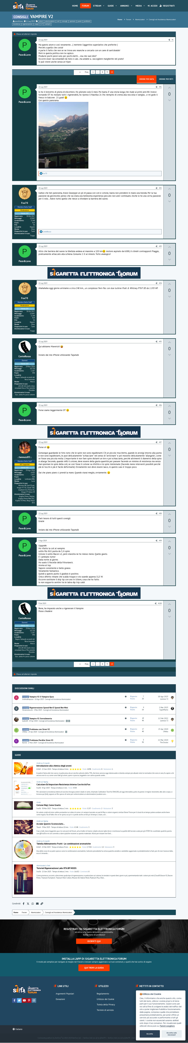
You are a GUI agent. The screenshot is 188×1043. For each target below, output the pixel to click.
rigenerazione (27, 24)
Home (75, 5)
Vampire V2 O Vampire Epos (42, 696)
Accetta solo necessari (172, 1034)
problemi (87, 21)
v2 (42, 24)
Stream (97, 5)
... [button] (97, 72)
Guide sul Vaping (42, 782)
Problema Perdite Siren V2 (41, 740)
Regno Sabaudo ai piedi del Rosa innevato (25, 378)
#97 (160, 442)
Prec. (87, 72)
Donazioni (60, 999)
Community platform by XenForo (59, 1038)
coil (58, 21)
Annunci (124, 5)
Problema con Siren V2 (40, 729)
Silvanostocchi (27, 710)
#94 (160, 283)
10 (112, 72)
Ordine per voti (166, 79)
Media (139, 5)
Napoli (32, 227)
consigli (64, 21)
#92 (160, 188)
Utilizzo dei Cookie (105, 999)
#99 (160, 541)
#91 (160, 87)
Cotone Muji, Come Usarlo (48, 805)
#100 (160, 603)
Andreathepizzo (28, 699)
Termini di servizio (105, 1010)
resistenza (16, 24)
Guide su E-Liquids (42, 763)
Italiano (18, 1029)
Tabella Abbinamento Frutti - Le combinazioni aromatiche (63, 843)
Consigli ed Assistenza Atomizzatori (58, 699)
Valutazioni (107, 769)
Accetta (149, 1034)
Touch (38, 827)
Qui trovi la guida (94, 967)
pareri (80, 21)
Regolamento (103, 993)
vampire (48, 24)
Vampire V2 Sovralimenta (41, 718)
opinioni (72, 21)
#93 (160, 246)
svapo (37, 24)
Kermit (24, 743)
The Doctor (164, 742)
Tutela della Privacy (106, 1004)
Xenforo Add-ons (94, 1038)
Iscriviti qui (94, 941)
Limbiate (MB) (30, 479)
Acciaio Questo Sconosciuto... (50, 823)
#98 (160, 513)
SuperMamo (163, 710)
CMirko (24, 732)
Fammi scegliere (167, 1026)
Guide (111, 5)
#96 (160, 405)
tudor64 (25, 721)
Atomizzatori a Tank (43, 865)
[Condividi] (173, 763)
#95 (160, 341)
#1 (173, 40)
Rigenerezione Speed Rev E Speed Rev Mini (49, 707)
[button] (104, 5)
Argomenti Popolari (65, 993)
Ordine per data (146, 79)
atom (41, 21)
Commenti (84, 871)
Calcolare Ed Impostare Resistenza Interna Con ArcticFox (63, 784)
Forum (85, 5)
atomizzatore (50, 21)
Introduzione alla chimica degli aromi (53, 765)
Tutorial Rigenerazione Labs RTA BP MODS (56, 868)
